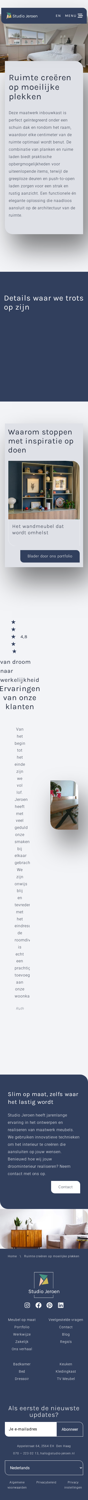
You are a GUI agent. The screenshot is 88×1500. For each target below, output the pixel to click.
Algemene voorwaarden (17, 1485)
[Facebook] (38, 1305)
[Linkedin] (61, 1305)
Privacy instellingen (73, 1485)
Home (12, 1256)
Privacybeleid (46, 1482)
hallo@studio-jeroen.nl (57, 1453)
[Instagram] (27, 1305)
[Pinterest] (50, 1305)
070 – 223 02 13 (26, 1453)
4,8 (24, 636)
